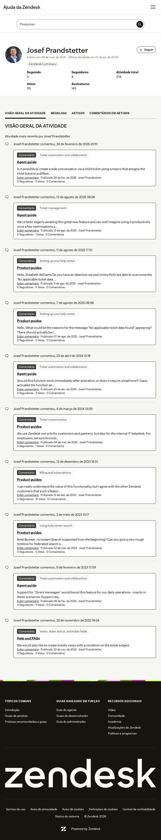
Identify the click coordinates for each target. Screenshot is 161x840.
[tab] (25, 114)
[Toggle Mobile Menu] (153, 7)
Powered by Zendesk (85, 828)
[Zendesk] (80, 773)
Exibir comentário (28, 178)
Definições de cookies (103, 809)
